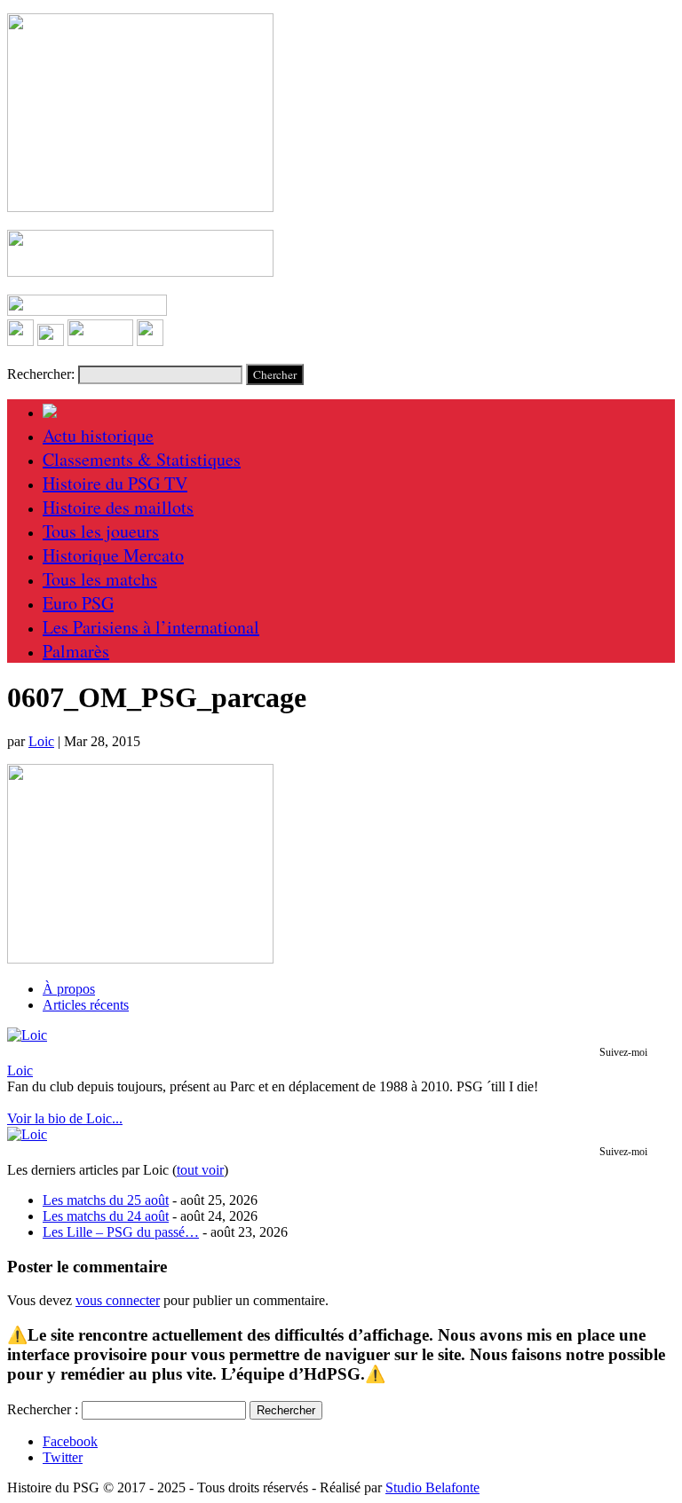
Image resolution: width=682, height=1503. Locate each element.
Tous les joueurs (101, 531)
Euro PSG (78, 603)
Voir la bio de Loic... (65, 1118)
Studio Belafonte (432, 1487)
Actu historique (98, 435)
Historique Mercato (113, 555)
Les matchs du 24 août (106, 1216)
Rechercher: (41, 374)
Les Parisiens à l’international (151, 627)
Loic (41, 741)
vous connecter (117, 1300)
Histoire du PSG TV (115, 483)
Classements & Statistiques (142, 459)
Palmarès (76, 651)
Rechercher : (42, 1409)
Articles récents (86, 1004)
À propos (69, 988)
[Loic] (27, 1035)
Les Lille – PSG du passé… (121, 1231)
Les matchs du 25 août (106, 1200)
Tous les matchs (100, 579)
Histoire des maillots (118, 507)
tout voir (200, 1169)
